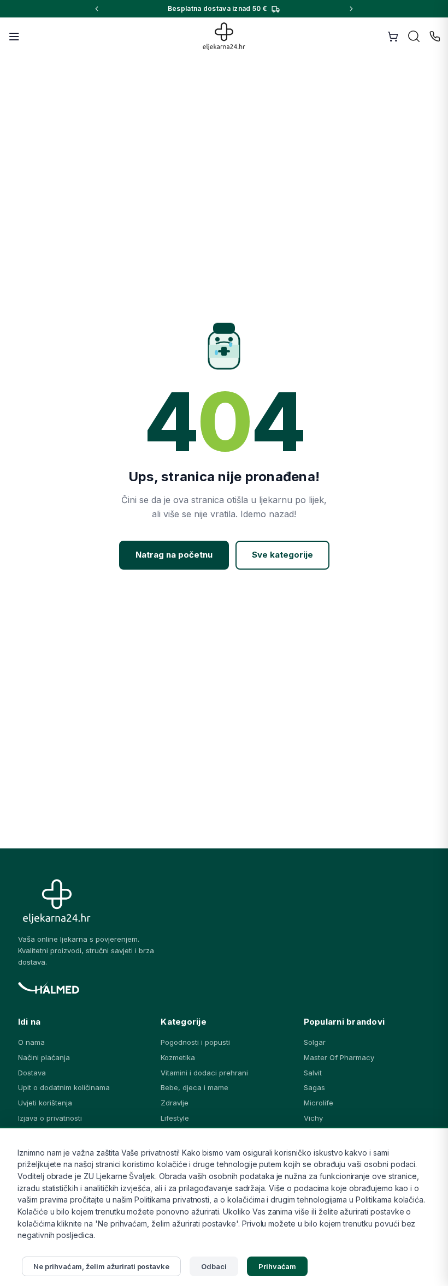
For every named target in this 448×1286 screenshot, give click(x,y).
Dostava (32, 1072)
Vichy (313, 1118)
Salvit (313, 1072)
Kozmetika (178, 1057)
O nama (31, 1042)
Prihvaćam (277, 1266)
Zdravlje (174, 1102)
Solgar (315, 1042)
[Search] (414, 37)
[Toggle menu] (14, 36)
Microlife (318, 1102)
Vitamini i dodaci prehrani (204, 1072)
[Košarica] (392, 36)
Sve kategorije (282, 554)
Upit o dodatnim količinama (64, 1087)
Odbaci (214, 1266)
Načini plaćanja (44, 1057)
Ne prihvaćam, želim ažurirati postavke (101, 1266)
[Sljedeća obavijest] (351, 9)
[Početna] (224, 36)
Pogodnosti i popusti (195, 1042)
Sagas (314, 1087)
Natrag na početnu (174, 554)
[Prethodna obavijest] (97, 9)
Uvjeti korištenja (45, 1102)
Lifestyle (175, 1118)
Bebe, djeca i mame (194, 1087)
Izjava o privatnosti (50, 1118)
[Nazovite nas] (434, 36)
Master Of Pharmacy (339, 1057)
